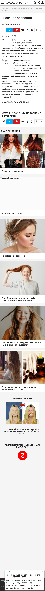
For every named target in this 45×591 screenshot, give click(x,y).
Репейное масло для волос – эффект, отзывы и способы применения (20, 299)
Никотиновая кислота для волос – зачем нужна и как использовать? (21, 344)
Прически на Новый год (13, 256)
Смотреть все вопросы (15, 102)
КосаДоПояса (17, 2)
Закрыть (43, 571)
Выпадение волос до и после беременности (26, 576)
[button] (2, 3)
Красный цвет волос (12, 213)
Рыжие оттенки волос (12, 171)
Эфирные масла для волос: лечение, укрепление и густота (20, 388)
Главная (4, 581)
